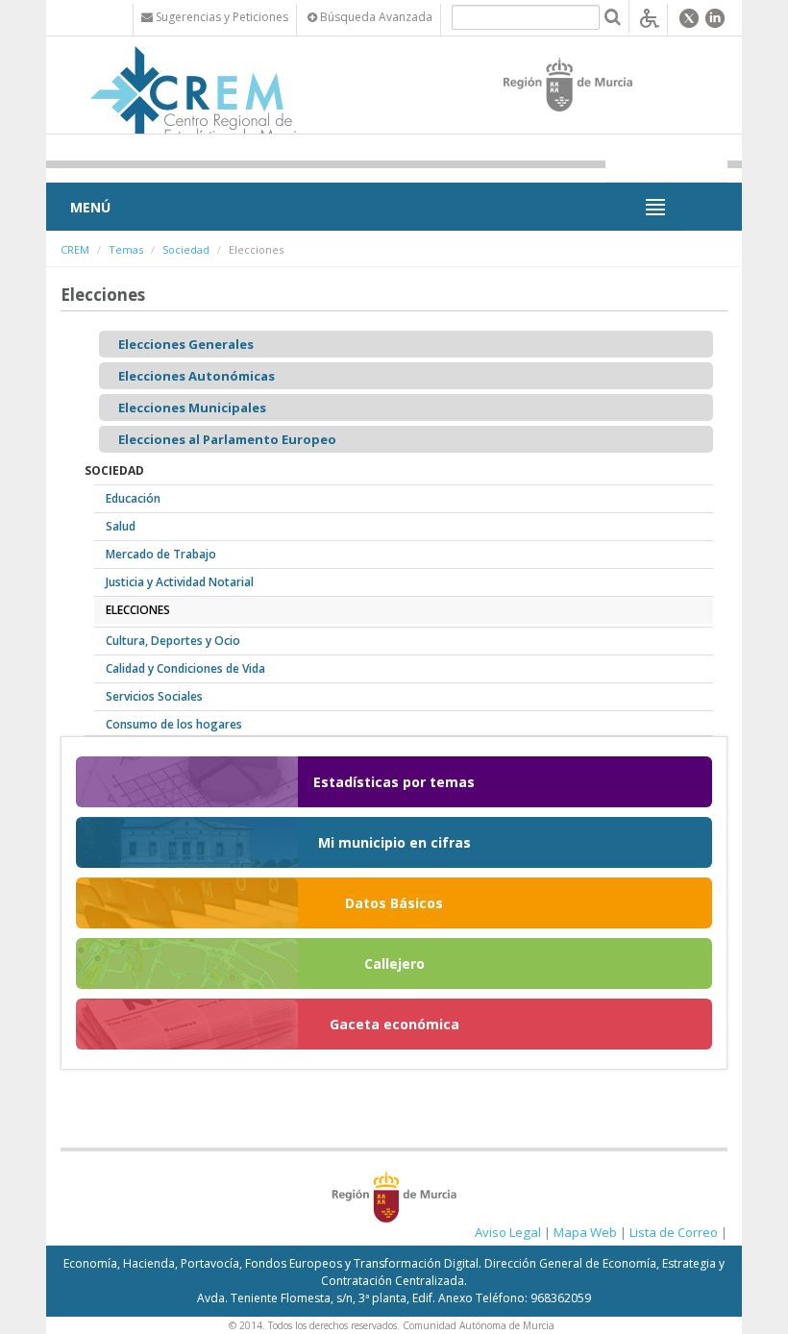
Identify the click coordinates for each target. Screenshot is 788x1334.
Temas (126, 249)
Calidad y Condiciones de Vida (185, 668)
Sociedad (185, 249)
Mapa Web (585, 1232)
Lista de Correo (673, 1232)
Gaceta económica (394, 1024)
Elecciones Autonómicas (196, 375)
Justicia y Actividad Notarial (180, 582)
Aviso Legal (508, 1232)
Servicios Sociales (154, 696)
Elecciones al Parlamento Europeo (227, 439)
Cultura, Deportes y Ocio (173, 640)
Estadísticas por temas (394, 782)
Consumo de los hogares (174, 724)
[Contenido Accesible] (649, 17)
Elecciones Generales (186, 344)
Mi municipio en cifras (394, 842)
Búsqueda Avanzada (374, 17)
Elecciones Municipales (192, 407)
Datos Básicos (394, 903)
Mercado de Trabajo (161, 554)
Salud (120, 526)
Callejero (394, 963)
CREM (75, 249)
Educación (133, 498)
